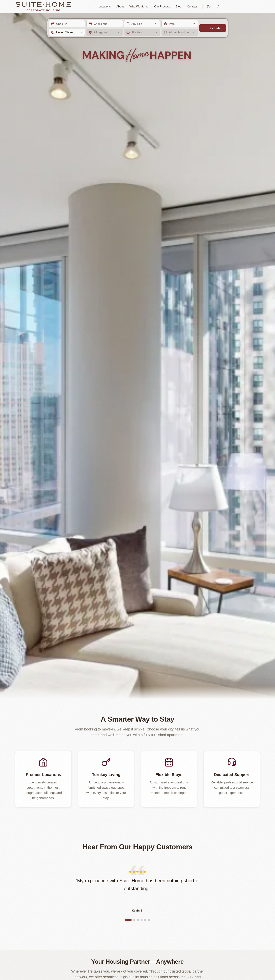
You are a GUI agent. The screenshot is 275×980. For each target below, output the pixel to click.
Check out (100, 23)
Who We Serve (139, 6)
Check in (61, 23)
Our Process (162, 6)
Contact (192, 6)
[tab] (128, 920)
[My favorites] (218, 6)
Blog (178, 6)
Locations (104, 6)
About (120, 6)
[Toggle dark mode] (208, 6)
